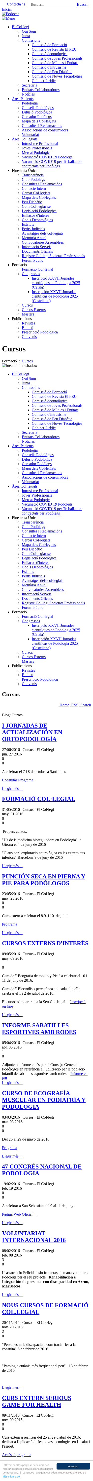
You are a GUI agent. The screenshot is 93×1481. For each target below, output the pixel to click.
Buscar (82, 4)
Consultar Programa (17, 780)
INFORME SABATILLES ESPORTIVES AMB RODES (39, 1028)
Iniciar (7, 9)
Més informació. (12, 1476)
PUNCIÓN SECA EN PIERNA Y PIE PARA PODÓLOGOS (43, 879)
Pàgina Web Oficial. (19, 1214)
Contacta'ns (16, 4)
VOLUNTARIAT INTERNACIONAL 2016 (34, 1236)
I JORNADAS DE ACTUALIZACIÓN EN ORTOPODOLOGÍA (32, 732)
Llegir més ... (12, 788)
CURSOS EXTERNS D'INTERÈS (45, 943)
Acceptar (73, 1466)
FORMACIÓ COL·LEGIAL (38, 799)
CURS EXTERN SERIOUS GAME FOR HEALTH (36, 1401)
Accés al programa (16, 1455)
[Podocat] (10, 14)
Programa (9, 924)
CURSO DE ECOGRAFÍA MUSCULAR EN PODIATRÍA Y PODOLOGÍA (44, 1100)
